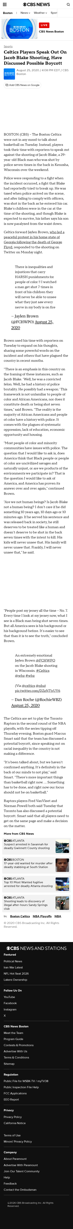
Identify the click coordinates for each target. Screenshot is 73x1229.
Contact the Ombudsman (20, 1187)
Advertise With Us (15, 1049)
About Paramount (15, 1157)
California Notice (15, 1121)
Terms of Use (12, 1133)
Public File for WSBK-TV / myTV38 (26, 1079)
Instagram (10, 1007)
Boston (8, 13)
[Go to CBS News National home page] (36, 4)
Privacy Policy (13, 1115)
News (25, 13)
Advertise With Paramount (21, 1163)
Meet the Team (13, 1031)
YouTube (9, 995)
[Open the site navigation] (13, 4)
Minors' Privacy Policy (18, 1139)
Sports (55, 13)
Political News (13, 959)
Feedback (10, 1181)
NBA (57, 914)
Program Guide (13, 1037)
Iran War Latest (13, 965)
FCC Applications (15, 1091)
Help (7, 1175)
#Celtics (42, 669)
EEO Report (11, 1097)
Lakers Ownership (15, 977)
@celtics (28, 684)
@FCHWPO (45, 659)
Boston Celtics (20, 914)
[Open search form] (68, 4)
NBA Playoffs (42, 914)
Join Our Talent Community (21, 1169)
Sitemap (9, 1061)
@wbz (20, 674)
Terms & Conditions (16, 1055)
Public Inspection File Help (21, 1085)
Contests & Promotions (19, 1043)
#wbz (30, 674)
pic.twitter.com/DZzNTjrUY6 (37, 689)
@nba (40, 684)
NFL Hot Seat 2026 (16, 971)
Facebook (10, 1001)
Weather (39, 13)
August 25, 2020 (25, 703)
